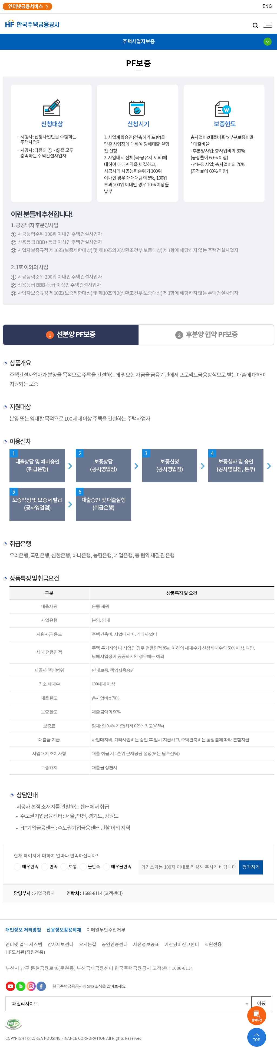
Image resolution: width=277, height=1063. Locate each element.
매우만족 (30, 866)
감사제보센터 (61, 945)
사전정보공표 (146, 945)
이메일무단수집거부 (106, 930)
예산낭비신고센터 (181, 945)
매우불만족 (121, 866)
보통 (73, 866)
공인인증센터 (115, 945)
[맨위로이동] (256, 1037)
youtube (10, 986)
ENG (267, 6)
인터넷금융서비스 (25, 6)
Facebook (41, 986)
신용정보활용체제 (64, 930)
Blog (20, 986)
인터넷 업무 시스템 (23, 945)
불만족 (94, 866)
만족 (54, 866)
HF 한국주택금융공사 (32, 24)
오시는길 (87, 945)
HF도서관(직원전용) (25, 952)
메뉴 (266, 25)
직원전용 (213, 945)
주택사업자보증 (139, 42)
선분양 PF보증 (76, 335)
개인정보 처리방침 (23, 930)
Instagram (31, 986)
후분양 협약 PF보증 (212, 335)
